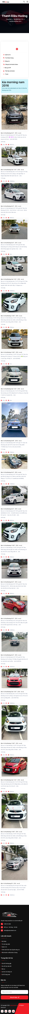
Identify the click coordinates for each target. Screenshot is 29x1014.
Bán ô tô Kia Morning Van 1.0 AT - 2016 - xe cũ (12, 169)
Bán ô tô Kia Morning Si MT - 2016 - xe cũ (11, 440)
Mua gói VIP (7, 67)
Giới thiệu (4, 941)
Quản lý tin (8, 54)
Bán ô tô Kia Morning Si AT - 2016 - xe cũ (11, 133)
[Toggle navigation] (27, 2)
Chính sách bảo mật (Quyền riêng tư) (11, 949)
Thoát (6, 74)
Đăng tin (7, 61)
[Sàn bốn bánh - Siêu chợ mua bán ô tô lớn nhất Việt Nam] (6, 1)
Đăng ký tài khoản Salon (11, 64)
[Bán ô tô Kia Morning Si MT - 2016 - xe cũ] (14, 419)
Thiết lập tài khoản (10, 71)
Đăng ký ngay (14, 997)
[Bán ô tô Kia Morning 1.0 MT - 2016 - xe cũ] (14, 302)
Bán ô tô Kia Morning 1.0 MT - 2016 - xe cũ (11, 315)
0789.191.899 (7, 924)
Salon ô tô (4, 947)
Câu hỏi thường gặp (6, 963)
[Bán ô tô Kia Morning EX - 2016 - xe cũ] (14, 862)
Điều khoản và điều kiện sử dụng (9, 952)
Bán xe (3, 969)
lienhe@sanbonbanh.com (10, 930)
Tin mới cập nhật (6, 944)
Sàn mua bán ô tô (18, 19)
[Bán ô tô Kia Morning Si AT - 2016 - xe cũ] (14, 112)
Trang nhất (9, 19)
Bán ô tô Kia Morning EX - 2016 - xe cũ (10, 883)
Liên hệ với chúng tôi (7, 971)
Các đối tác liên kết (6, 966)
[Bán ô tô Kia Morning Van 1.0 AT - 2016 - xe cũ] (14, 156)
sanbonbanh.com (14, 1005)
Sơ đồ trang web (6, 974)
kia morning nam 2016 (15, 21)
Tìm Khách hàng (9, 58)
